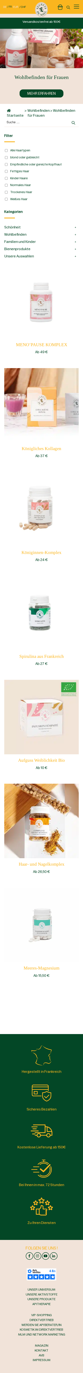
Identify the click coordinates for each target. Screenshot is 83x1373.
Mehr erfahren (41, 93)
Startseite (15, 115)
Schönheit (12, 227)
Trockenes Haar (21, 192)
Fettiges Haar (19, 171)
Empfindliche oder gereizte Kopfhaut (36, 164)
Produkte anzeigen (42, 301)
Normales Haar (20, 185)
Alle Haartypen (20, 150)
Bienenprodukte (17, 249)
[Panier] (60, 6)
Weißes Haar (18, 199)
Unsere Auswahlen (19, 256)
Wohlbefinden (38, 110)
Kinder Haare (19, 178)
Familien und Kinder (20, 242)
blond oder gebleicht (24, 157)
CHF (23, 7)
